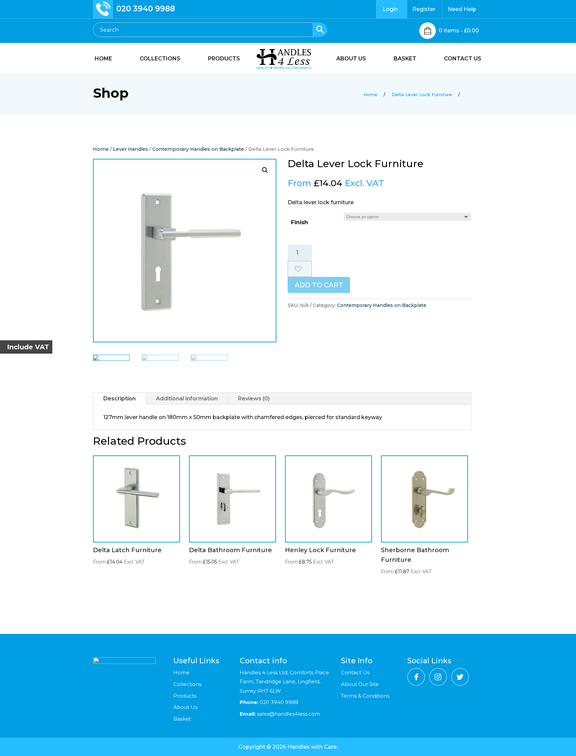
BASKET (405, 59)
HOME (103, 59)
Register (423, 9)
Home (101, 149)
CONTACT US (462, 59)
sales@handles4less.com (288, 714)
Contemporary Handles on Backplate (198, 149)
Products (184, 696)
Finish (299, 222)
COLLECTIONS (160, 59)
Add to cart (319, 285)
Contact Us (355, 672)
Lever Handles (130, 149)
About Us (185, 707)
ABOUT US (351, 59)
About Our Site (360, 684)
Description (119, 398)
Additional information (187, 398)
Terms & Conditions (365, 696)
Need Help (462, 9)
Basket (182, 719)
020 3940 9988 (145, 8)
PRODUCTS (224, 59)
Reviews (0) (254, 398)
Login (390, 9)
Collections (187, 684)
